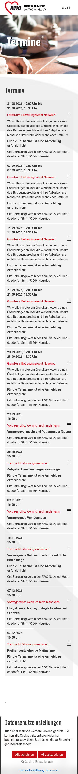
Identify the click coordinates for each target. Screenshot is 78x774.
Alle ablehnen (24, 754)
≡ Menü (66, 7)
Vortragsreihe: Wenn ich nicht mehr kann (33, 425)
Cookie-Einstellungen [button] (38, 761)
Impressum (52, 770)
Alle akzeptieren (52, 754)
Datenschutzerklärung (32, 770)
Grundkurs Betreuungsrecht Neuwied (31, 115)
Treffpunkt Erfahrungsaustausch (28, 463)
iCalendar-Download (69, 114)
